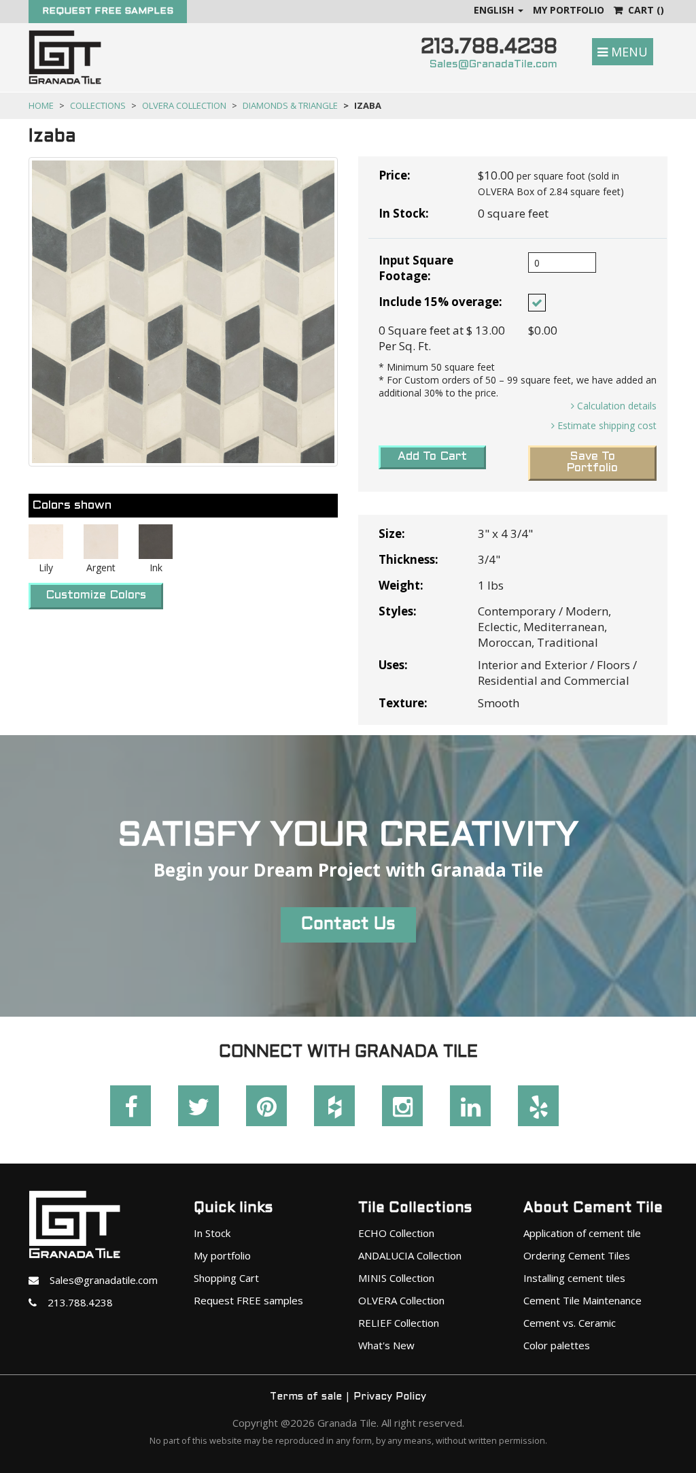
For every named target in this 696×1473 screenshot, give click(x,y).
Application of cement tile (582, 1233)
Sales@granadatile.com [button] (98, 1280)
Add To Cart (432, 457)
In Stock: (404, 213)
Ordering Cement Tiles (576, 1255)
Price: (395, 175)
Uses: (393, 665)
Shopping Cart (226, 1278)
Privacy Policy (389, 1397)
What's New (386, 1345)
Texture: (403, 703)
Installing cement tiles (574, 1278)
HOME (41, 105)
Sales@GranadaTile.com (493, 64)
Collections (98, 105)
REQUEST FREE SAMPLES (107, 11)
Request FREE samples (248, 1300)
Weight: (401, 585)
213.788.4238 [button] (75, 1302)
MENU (628, 52)
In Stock (212, 1233)
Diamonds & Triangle (290, 105)
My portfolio (222, 1255)
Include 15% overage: (440, 301)
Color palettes (556, 1345)
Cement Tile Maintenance (582, 1300)
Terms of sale (306, 1397)
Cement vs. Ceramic (569, 1323)
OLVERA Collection (184, 105)
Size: (392, 533)
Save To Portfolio (592, 463)
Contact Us (348, 924)
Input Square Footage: (416, 268)
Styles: (398, 611)
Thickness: (408, 559)
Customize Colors (96, 595)
